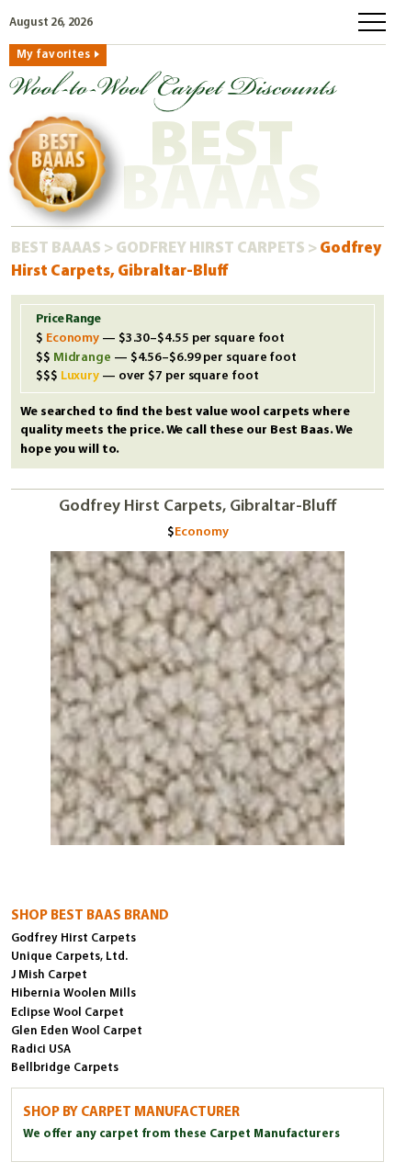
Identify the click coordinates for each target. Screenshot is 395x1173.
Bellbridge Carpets (64, 1068)
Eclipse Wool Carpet (67, 1013)
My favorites (53, 55)
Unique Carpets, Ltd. (69, 957)
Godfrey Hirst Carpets (212, 248)
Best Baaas (57, 248)
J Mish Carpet (49, 975)
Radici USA (41, 1049)
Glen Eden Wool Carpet (76, 1031)
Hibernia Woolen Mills (73, 993)
